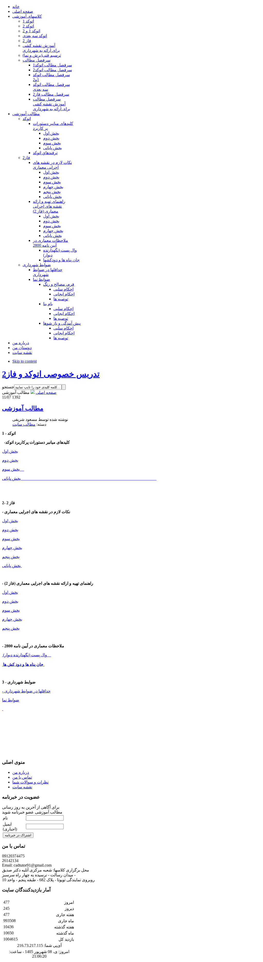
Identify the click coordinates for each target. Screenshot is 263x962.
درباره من (20, 772)
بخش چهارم (12, 548)
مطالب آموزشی (22, 408)
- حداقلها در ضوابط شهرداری (26, 691)
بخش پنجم (11, 556)
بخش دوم (10, 460)
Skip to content (24, 361)
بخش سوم (13, 469)
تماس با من (22, 777)
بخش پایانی (12, 478)
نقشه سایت (22, 787)
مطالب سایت (23, 424)
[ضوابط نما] (2, 709)
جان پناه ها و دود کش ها (23, 664)
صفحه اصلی (46, 392)
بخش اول (10, 451)
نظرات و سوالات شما (30, 782)
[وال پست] (2, 655)
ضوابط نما (10, 700)
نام (5, 818)
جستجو (8, 387)
